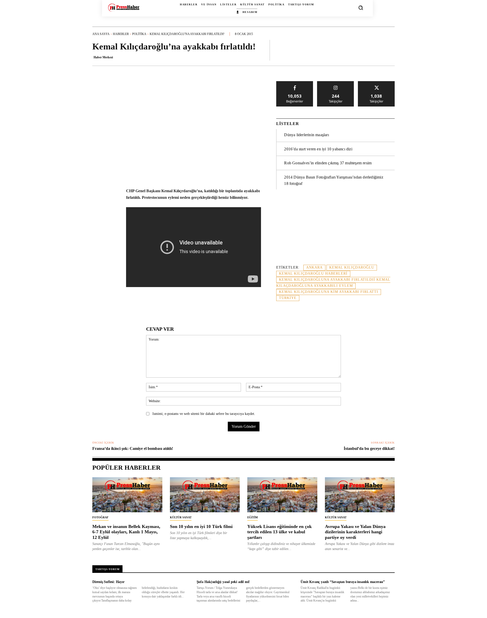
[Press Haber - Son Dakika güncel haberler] (123, 7)
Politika (139, 34)
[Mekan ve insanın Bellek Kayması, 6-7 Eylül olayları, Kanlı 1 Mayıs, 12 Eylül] (127, 494)
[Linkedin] (163, 305)
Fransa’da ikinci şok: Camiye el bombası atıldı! (132, 448)
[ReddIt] (175, 305)
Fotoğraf (100, 517)
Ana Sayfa (101, 34)
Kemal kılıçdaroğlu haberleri (313, 273)
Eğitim (252, 517)
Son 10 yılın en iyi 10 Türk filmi (201, 526)
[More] (389, 50)
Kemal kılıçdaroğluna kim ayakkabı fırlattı (328, 292)
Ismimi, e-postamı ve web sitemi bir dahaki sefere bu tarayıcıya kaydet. (203, 414)
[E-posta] (186, 305)
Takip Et (336, 83)
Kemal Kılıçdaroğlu (351, 267)
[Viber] (210, 305)
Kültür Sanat (181, 517)
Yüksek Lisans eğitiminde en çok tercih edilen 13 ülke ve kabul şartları (279, 532)
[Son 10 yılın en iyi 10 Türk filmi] (205, 494)
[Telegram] (198, 305)
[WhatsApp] (151, 305)
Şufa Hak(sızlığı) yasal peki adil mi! (223, 582)
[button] (361, 8)
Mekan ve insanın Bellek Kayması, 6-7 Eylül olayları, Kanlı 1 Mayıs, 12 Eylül (126, 532)
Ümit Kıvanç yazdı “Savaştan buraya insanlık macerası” (343, 582)
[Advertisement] (335, 230)
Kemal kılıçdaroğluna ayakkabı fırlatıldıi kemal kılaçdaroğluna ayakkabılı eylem (333, 283)
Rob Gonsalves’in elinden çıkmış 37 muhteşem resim (328, 163)
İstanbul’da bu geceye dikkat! (369, 448)
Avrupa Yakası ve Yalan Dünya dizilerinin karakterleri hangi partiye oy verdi (355, 532)
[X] (140, 305)
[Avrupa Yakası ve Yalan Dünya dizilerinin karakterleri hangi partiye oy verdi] (360, 494)
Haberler (121, 34)
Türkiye (288, 298)
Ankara (314, 267)
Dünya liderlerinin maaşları (306, 135)
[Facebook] (128, 305)
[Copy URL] (221, 305)
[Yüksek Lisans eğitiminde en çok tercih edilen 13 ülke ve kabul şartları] (282, 494)
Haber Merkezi (103, 57)
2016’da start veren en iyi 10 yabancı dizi (318, 149)
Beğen (294, 83)
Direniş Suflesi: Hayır (108, 582)
